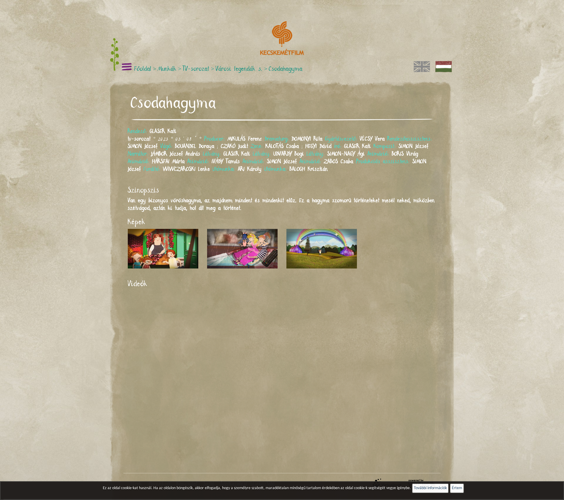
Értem (457, 488)
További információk (430, 488)
